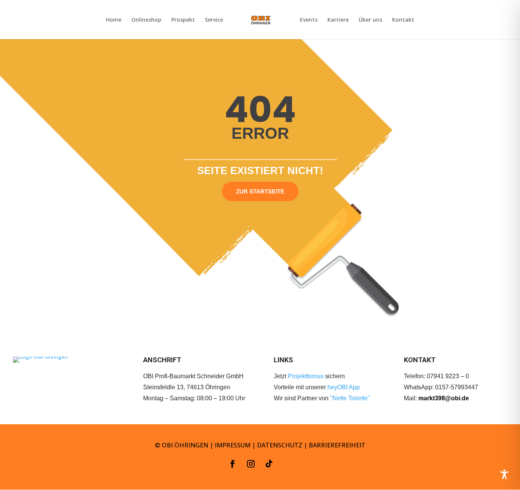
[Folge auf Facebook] (232, 463)
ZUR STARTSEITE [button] (260, 191)
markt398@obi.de (443, 398)
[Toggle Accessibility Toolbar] (504, 474)
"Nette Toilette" (350, 398)
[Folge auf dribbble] (287, 463)
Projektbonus (306, 376)
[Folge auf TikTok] (269, 463)
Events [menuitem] (308, 20)
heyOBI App (343, 387)
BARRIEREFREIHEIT (337, 445)
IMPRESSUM (232, 445)
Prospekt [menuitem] (183, 20)
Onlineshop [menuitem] (146, 20)
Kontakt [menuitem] (403, 20)
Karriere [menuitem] (338, 20)
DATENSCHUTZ (279, 445)
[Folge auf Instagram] (250, 463)
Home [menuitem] (113, 20)
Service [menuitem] (214, 20)
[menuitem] (260, 25)
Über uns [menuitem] (370, 20)
